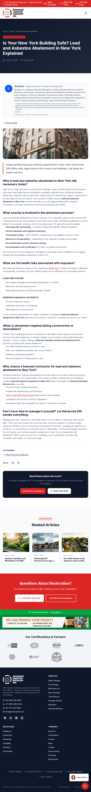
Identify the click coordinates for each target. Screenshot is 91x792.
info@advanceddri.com (15, 712)
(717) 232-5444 (82, 3)
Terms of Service (81, 787)
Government (7, 751)
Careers (51, 739)
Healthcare (7, 731)
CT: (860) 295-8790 (14, 704)
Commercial (7, 735)
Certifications (53, 735)
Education (7, 747)
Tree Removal (53, 697)
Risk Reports (53, 759)
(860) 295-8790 (66, 3)
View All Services (55, 709)
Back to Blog (11, 123)
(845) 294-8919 (50, 3)
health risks (53, 268)
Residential (7, 739)
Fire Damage (53, 685)
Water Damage (54, 681)
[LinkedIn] (16, 718)
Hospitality (7, 743)
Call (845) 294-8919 (31, 598)
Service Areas (53, 751)
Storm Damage (54, 693)
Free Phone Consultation (33, 491)
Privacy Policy (64, 787)
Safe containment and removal (19, 395)
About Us (51, 731)
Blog (12, 31)
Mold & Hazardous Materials (27, 31)
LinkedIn (17, 112)
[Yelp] (22, 718)
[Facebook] (5, 718)
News (50, 743)
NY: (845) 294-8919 (13, 700)
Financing (52, 755)
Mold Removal (53, 689)
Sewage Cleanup (55, 701)
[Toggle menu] (85, 12)
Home (5, 31)
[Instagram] (11, 718)
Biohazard (52, 705)
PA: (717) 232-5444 (13, 708)
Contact (51, 747)
